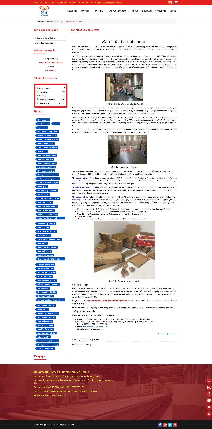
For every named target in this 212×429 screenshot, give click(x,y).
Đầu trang (172, 334)
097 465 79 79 (50, 70)
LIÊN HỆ (173, 11)
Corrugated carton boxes (48, 198)
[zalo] (209, 387)
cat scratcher (43, 288)
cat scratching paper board (49, 239)
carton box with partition (48, 179)
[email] (209, 400)
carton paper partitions (47, 147)
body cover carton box (47, 214)
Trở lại (162, 334)
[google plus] (165, 425)
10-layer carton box (46, 265)
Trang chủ (41, 21)
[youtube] (175, 425)
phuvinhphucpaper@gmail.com (110, 3)
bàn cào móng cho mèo (47, 341)
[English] (175, 2)
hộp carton (42, 128)
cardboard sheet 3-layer (48, 183)
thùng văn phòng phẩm (47, 175)
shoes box (42, 243)
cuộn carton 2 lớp (45, 159)
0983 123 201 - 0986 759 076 (50, 63)
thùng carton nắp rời (46, 272)
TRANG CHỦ (72, 11)
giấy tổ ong (42, 151)
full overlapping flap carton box (49, 300)
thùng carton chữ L (46, 171)
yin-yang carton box (46, 167)
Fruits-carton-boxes (46, 306)
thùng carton (43, 120)
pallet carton (43, 309)
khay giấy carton (45, 321)
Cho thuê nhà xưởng (82, 345)
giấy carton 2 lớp (45, 202)
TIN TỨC (135, 11)
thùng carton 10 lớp (46, 317)
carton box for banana (47, 247)
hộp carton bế (43, 337)
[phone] (209, 381)
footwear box (43, 194)
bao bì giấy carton (45, 329)
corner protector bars (46, 163)
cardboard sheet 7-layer (48, 313)
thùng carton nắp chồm (47, 132)
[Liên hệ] (209, 407)
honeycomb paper (45, 325)
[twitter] (170, 425)
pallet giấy (42, 187)
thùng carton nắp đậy (47, 292)
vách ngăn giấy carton (47, 191)
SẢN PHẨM (99, 11)
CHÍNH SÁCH (147, 11)
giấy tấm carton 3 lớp (46, 333)
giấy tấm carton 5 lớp (46, 280)
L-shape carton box (46, 349)
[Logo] (44, 11)
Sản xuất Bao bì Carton (46, 38)
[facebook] (160, 425)
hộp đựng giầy (44, 235)
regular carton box (45, 255)
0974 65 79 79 (87, 3)
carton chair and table (47, 136)
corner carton (43, 228)
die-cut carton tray (45, 268)
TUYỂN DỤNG (160, 11)
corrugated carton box (47, 206)
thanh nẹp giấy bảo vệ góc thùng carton (49, 259)
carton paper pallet (45, 143)
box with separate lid (46, 224)
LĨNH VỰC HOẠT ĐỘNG (118, 11)
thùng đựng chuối (45, 296)
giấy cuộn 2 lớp (44, 251)
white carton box (45, 276)
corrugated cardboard (47, 155)
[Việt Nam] (169, 2)
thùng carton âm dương (48, 345)
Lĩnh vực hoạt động (54, 21)
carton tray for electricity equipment (48, 218)
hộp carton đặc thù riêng (48, 284)
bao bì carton (43, 124)
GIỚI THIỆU (85, 11)
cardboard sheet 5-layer (48, 140)
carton (56, 124)
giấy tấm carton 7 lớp (46, 231)
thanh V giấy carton (46, 210)
